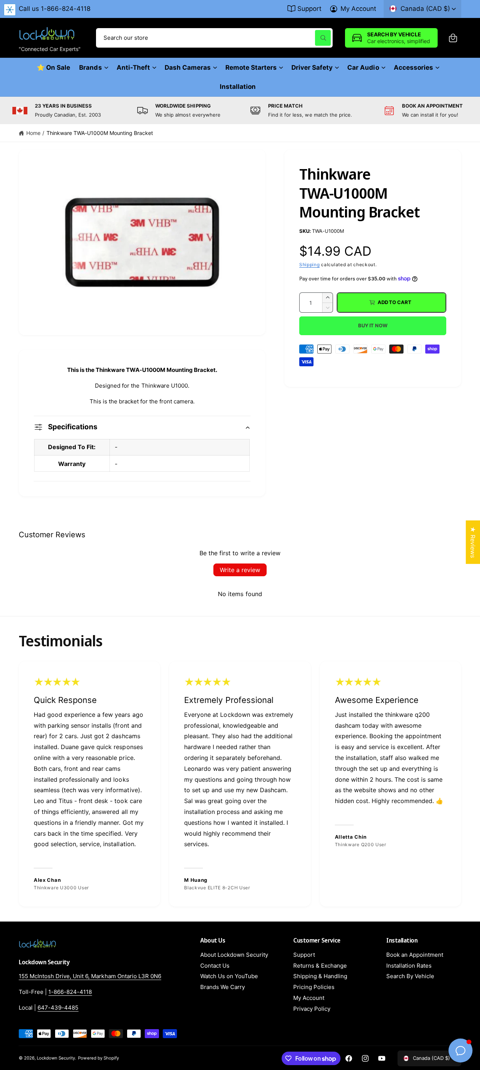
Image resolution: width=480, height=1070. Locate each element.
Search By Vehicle (410, 976)
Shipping (309, 264)
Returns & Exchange (320, 965)
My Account (358, 8)
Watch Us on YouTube (229, 976)
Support (309, 8)
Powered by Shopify (98, 1058)
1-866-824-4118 (70, 991)
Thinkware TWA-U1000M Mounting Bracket (99, 133)
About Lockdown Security (234, 954)
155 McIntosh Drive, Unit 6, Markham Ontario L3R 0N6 (90, 976)
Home (33, 133)
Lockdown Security (56, 1058)
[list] (240, 110)
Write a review (240, 570)
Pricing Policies (313, 987)
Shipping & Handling (320, 976)
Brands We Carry (222, 987)
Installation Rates (409, 965)
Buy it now (372, 325)
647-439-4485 (58, 1007)
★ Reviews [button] (473, 542)
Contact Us (215, 965)
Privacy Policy (311, 1008)
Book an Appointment (414, 954)
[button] (453, 38)
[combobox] (214, 38)
